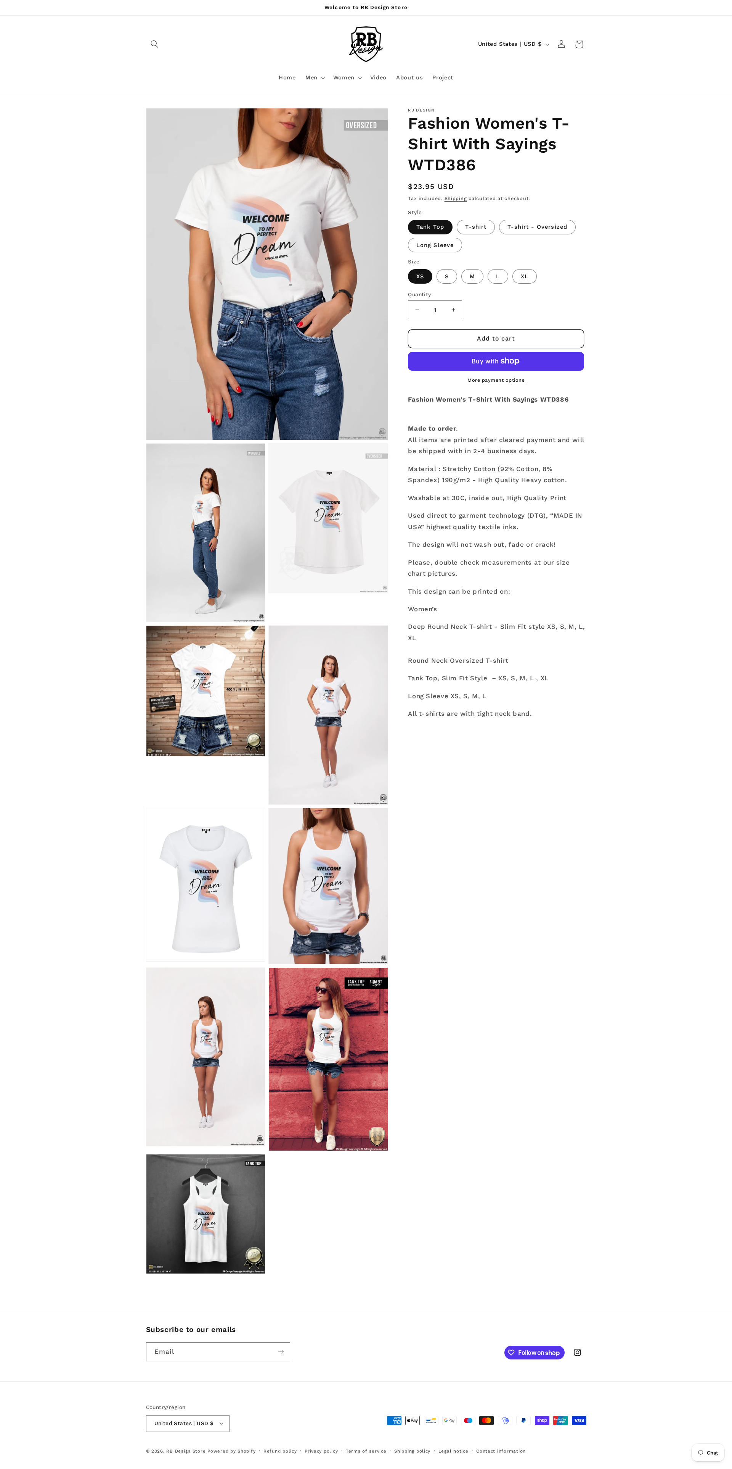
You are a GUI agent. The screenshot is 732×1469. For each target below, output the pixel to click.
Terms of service (366, 1451)
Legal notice (453, 1451)
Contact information (501, 1451)
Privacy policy (321, 1451)
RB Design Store (185, 1451)
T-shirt (475, 226)
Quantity (419, 294)
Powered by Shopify (231, 1451)
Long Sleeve (435, 244)
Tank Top (430, 226)
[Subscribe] (280, 1351)
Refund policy (280, 1451)
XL (524, 276)
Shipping (456, 198)
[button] (155, 44)
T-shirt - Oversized (537, 226)
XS (420, 276)
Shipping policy (412, 1451)
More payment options (496, 380)
